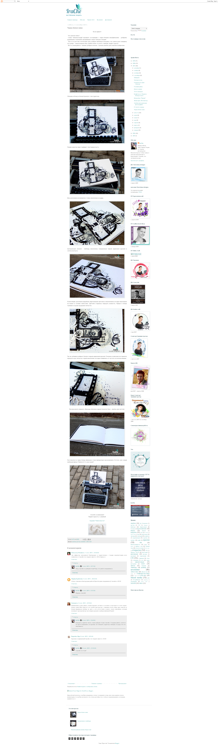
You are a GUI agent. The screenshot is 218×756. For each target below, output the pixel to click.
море (145, 544)
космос (133, 540)
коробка (145, 538)
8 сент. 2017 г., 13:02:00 (88, 620)
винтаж (144, 530)
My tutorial (100, 20)
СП (132, 558)
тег (142, 560)
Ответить (74, 559)
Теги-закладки (138, 91)
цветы (133, 565)
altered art (144, 572)
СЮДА (140, 192)
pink (148, 578)
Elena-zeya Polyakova (78, 552)
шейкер (143, 567)
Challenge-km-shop (143, 573)
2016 (134, 133)
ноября (136, 70)
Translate (143, 30)
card (132, 573)
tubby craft (144, 581)
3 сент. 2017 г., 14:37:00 (88, 566)
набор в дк (139, 546)
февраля (136, 127)
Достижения (108, 20)
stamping (146, 579)
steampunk (134, 581)
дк (138, 534)
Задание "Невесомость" (97, 521)
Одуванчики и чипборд (84, 721)
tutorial (133, 583)
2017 (134, 65)
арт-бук (78, 541)
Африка (145, 525)
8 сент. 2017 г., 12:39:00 (85, 603)
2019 (134, 61)
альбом (74, 541)
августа (136, 112)
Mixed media (136, 577)
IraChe (78, 566)
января (136, 130)
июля (135, 115)
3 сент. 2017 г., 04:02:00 (92, 552)
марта (136, 125)
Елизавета (74, 603)
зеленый (139, 536)
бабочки (133, 527)
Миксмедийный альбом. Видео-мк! (81, 729)
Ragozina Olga (75, 636)
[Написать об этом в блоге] (85, 539)
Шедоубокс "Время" (140, 98)
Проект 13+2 (90, 20)
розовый (133, 556)
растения (144, 552)
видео (133, 530)
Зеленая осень (138, 80)
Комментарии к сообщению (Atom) (87, 686)
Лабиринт (137, 77)
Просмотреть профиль (137, 160)
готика (146, 532)
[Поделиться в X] (87, 539)
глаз (141, 532)
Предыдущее (122, 683)
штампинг (83, 541)
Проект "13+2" (135, 552)
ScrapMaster (136, 579)
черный (144, 565)
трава (148, 560)
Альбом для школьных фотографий (140, 103)
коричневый (136, 538)
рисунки (145, 554)
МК (141, 542)
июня (135, 117)
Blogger (117, 743)
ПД (146, 550)
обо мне (147, 548)
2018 (134, 63)
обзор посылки (139, 548)
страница (135, 560)
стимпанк (141, 558)
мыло (132, 546)
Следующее (71, 683)
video (141, 583)
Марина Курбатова (77, 578)
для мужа (144, 534)
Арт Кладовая (143, 523)
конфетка (147, 536)
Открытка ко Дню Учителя (139, 83)
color (135, 575)
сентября (137, 75)
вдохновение (141, 529)
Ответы (75, 563)
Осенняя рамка (138, 86)
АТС (139, 525)
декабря (136, 68)
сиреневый (143, 556)
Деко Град (133, 534)
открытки (136, 550)
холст (143, 564)
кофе (139, 540)
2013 (134, 135)
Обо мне (82, 20)
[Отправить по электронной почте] (83, 539)
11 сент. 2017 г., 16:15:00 (86, 636)
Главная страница (72, 20)
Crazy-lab (142, 575)
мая (135, 120)
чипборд (134, 567)
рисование (134, 554)
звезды (133, 536)
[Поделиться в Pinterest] (90, 539)
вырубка (134, 532)
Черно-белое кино (139, 109)
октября (136, 73)
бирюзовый (143, 527)
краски (146, 540)
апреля (136, 122)
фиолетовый (139, 562)
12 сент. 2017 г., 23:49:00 (89, 648)
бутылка (133, 528)
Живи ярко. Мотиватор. (141, 100)
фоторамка (133, 564)
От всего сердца (139, 107)
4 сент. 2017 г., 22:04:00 (90, 578)
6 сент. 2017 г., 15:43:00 (88, 590)
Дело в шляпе (138, 89)
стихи (148, 558)
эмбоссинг (89, 541)
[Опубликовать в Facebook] (88, 539)
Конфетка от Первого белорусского (140, 94)
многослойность (135, 544)
